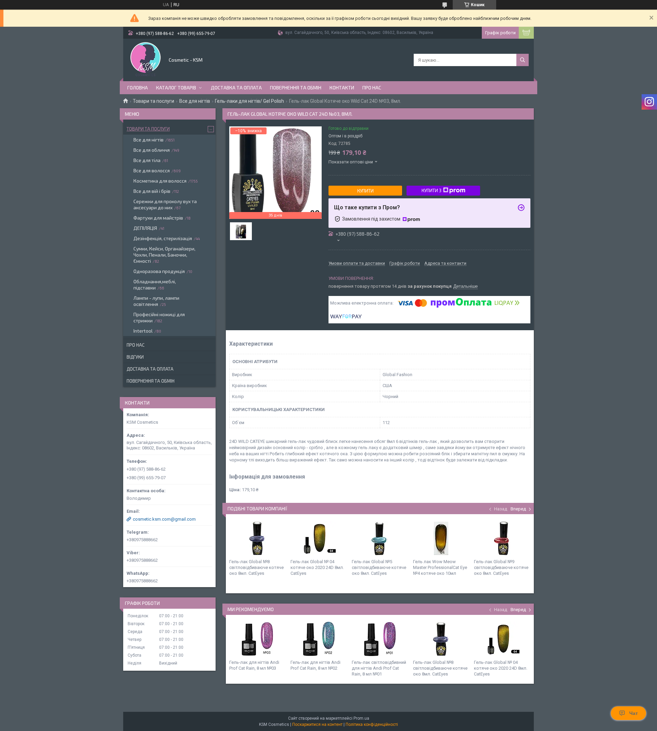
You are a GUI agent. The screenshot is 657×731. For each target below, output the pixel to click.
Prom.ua (361, 718)
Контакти (342, 87)
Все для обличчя (151, 150)
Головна (137, 87)
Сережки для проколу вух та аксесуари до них (165, 204)
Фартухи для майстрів (158, 218)
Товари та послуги (153, 101)
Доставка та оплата (236, 87)
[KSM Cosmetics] (145, 59)
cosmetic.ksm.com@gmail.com (164, 519)
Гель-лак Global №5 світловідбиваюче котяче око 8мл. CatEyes (379, 567)
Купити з (431, 190)
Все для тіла (146, 160)
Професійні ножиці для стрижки (159, 317)
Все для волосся (151, 170)
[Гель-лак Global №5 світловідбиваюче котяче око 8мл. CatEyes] (380, 538)
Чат (633, 713)
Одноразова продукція (159, 271)
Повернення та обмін (295, 87)
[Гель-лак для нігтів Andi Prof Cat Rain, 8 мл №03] (257, 639)
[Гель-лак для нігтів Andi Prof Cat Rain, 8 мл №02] (319, 639)
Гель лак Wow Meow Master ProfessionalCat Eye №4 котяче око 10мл (440, 567)
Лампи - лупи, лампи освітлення (156, 301)
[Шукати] (522, 60)
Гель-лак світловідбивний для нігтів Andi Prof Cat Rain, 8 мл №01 (379, 668)
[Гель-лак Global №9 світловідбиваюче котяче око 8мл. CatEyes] (502, 538)
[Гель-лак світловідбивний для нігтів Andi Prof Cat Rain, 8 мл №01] (380, 639)
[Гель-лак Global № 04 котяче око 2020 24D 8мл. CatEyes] (319, 538)
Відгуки (135, 357)
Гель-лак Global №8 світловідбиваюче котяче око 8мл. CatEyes (256, 567)
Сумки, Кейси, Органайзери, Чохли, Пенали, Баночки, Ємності (164, 255)
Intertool (143, 331)
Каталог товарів (176, 87)
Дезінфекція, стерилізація (162, 238)
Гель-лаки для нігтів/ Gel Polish (249, 101)
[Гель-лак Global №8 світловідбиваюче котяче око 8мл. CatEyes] (257, 538)
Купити (365, 191)
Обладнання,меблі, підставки (154, 284)
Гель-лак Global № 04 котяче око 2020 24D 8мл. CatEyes (317, 567)
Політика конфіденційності (372, 724)
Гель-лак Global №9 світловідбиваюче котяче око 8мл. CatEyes (501, 567)
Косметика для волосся (159, 181)
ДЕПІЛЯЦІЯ (145, 228)
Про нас (371, 87)
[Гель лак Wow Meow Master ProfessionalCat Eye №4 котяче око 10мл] (441, 538)
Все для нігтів (194, 101)
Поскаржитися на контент (317, 724)
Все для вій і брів (151, 191)
